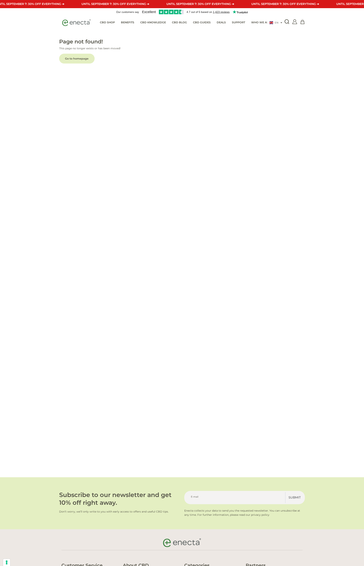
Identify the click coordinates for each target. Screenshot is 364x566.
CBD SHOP (107, 22)
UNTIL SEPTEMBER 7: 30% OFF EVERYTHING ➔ (115, 4)
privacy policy (260, 515)
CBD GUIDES (202, 22)
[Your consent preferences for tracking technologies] (6, 562)
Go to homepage (77, 58)
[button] (276, 22)
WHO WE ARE (260, 22)
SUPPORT (238, 22)
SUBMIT (295, 497)
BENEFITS (127, 22)
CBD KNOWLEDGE (153, 22)
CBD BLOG (179, 22)
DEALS (221, 22)
